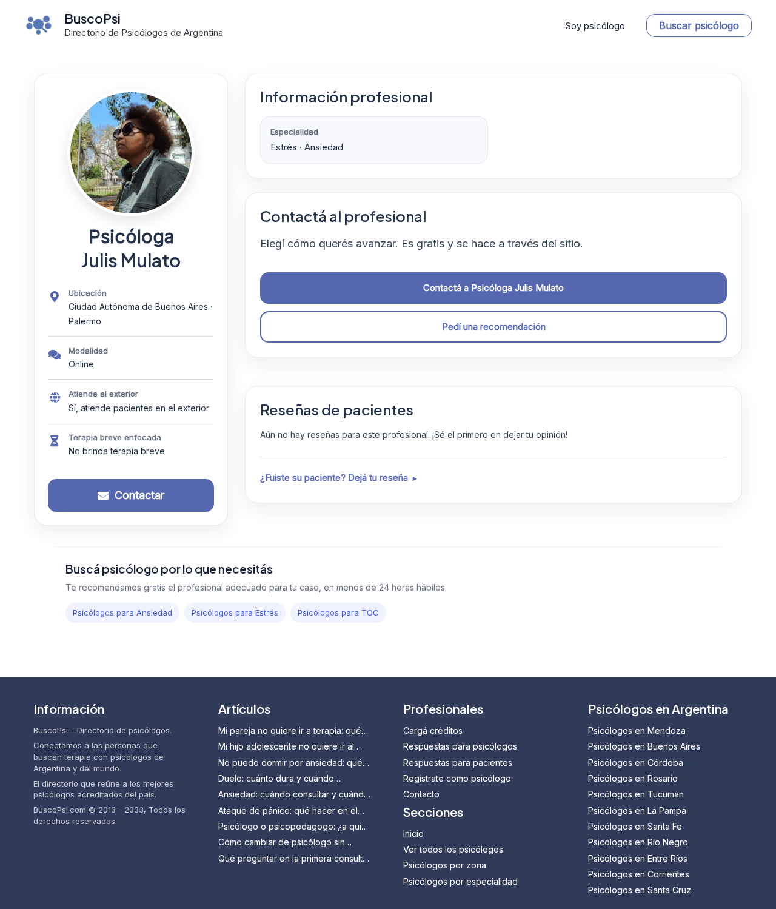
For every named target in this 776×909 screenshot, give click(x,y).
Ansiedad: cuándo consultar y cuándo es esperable (293, 794)
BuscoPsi (92, 18)
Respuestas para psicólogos (460, 746)
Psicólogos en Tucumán (636, 794)
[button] (699, 25)
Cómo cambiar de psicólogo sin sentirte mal (281, 842)
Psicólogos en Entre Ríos (637, 858)
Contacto (421, 794)
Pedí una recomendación (494, 326)
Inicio (413, 833)
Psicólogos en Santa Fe (635, 826)
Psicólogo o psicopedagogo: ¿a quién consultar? (295, 827)
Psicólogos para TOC (338, 612)
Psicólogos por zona (444, 865)
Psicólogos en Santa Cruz (639, 890)
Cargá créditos (433, 730)
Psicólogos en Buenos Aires (644, 746)
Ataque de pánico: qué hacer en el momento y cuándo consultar (288, 811)
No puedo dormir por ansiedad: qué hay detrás (290, 763)
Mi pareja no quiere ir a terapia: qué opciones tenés (289, 731)
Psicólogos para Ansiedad (122, 612)
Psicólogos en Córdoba (635, 762)
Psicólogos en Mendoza (637, 730)
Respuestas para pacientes (457, 762)
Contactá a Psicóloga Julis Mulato (493, 287)
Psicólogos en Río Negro (638, 842)
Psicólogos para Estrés (235, 612)
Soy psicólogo (595, 26)
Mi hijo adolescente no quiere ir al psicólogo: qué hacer (286, 747)
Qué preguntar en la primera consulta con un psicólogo (292, 859)
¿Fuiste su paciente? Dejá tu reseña (334, 477)
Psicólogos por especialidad (460, 881)
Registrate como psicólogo (457, 778)
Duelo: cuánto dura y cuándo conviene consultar (276, 779)
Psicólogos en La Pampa (637, 810)
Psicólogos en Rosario (633, 778)
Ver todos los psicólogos (453, 849)
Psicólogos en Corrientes (638, 874)
